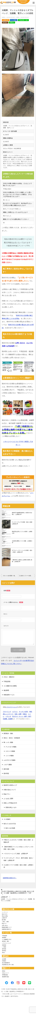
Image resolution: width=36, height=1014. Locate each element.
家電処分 (12, 22)
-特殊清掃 (4, 945)
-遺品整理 (4, 937)
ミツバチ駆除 (10, 755)
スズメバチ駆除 (10, 751)
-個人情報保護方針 (6, 962)
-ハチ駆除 (4, 946)
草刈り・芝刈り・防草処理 (12, 738)
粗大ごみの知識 (10, 828)
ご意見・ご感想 (5, 921)
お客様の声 (6, 20)
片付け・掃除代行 (9, 677)
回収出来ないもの (11, 807)
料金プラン (7, 794)
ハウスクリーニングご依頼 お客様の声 (16, 853)
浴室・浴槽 (18, 714)
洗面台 (25, 714)
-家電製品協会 (5, 974)
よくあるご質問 (8, 798)
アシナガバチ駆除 (11, 747)
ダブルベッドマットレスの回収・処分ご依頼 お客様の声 (22, 551)
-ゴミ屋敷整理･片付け (6, 939)
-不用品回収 (4, 935)
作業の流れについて (10, 789)
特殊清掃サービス (9, 695)
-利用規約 (4, 960)
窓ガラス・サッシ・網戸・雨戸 (21, 716)
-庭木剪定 (4, 950)
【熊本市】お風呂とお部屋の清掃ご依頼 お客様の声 (22, 560)
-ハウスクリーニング (6, 943)
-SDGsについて (5, 973)
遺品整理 (6, 690)
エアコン (15, 711)
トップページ (5, 912)
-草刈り (3, 952)
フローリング (7, 711)
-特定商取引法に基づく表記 (8, 964)
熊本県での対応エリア (10, 785)
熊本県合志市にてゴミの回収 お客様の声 (22, 532)
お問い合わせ (5, 925)
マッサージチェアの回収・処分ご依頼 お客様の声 (22, 523)
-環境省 (3, 971)
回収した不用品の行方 (10, 803)
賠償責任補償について (7, 927)
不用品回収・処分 (23, 20)
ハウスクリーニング (12, 707)
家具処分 (5, 22)
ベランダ (8, 716)
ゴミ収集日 (7, 819)
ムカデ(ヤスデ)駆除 (9, 760)
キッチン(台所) (23, 711)
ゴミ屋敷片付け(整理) (10, 686)
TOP (17, 892)
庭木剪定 (6, 773)
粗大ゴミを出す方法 (10, 823)
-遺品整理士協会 (5, 976)
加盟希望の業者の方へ (9, 878)
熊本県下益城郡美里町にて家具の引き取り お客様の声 (22, 513)
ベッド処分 (14, 20)
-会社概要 (4, 959)
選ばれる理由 (5, 916)
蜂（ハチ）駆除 (8, 742)
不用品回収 (7, 681)
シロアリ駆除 (8, 764)
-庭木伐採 (4, 948)
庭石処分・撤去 (8, 733)
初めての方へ (5, 914)
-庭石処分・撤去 (5, 941)
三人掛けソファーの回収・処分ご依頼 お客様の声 (27, 575)
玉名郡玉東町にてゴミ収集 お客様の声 (22, 541)
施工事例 (4, 919)
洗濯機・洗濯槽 (7, 719)
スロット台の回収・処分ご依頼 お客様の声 (10, 575)
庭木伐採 (6, 769)
